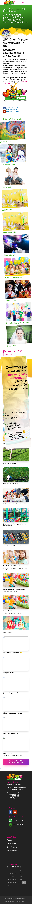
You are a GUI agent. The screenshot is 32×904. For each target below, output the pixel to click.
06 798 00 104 (13, 425)
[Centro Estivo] (14, 175)
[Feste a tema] (18, 289)
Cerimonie (11, 345)
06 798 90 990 (14, 428)
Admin (23, 901)
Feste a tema (10, 300)
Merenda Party (9, 232)
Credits (18, 901)
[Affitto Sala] (15, 198)
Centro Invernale (8, 164)
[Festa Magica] (16, 243)
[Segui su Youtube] (4, 111)
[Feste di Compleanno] (17, 266)
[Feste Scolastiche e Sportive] (19, 311)
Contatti (9, 840)
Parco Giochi (11, 844)
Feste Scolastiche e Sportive (18, 322)
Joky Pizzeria (12, 847)
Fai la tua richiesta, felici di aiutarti (16, 762)
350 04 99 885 (15, 435)
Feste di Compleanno (13, 277)
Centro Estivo (7, 187)
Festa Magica (9, 255)
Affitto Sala (7, 209)
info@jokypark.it (14, 798)
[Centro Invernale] (13, 153)
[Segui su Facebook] (4, 108)
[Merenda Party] (15, 221)
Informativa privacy (9, 901)
